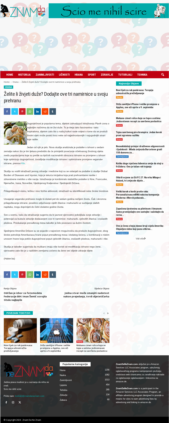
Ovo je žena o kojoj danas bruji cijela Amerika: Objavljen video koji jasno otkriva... (140, 227)
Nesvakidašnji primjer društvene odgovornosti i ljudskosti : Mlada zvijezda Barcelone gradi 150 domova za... (140, 149)
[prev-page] (104, 313)
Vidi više (140, 238)
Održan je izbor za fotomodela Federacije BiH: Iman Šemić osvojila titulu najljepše (25, 296)
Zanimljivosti (45, 74)
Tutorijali (125, 74)
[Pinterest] (22, 111)
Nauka (7, 341)
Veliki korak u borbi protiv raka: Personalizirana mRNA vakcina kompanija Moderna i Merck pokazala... (137, 194)
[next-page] (107, 313)
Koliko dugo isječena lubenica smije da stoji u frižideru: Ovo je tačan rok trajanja (139, 165)
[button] (162, 74)
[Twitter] (14, 111)
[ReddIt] (45, 111)
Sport (92, 74)
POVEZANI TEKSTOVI (18, 313)
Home (9, 74)
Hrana (79, 74)
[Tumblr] (52, 111)
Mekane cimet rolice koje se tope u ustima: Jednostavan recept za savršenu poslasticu (91, 348)
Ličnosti (64, 74)
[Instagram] (13, 403)
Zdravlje (107, 74)
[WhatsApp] (30, 111)
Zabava (63, 400)
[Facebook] (7, 111)
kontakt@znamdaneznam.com (29, 396)
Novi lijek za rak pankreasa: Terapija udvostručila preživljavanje (18, 348)
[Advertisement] (84, 46)
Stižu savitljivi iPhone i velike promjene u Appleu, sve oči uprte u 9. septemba (55, 348)
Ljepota (63, 385)
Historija (24, 74)
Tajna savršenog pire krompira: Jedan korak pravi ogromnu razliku (139, 134)
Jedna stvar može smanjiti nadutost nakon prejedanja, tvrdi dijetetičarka (86, 294)
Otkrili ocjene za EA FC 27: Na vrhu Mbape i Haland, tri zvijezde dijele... (138, 179)
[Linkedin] (37, 111)
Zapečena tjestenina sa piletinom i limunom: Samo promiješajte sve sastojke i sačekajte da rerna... (140, 211)
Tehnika (142, 74)
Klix (23, 163)
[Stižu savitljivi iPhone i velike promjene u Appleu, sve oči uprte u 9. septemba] (56, 330)
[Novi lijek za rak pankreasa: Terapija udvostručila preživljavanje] (20, 330)
